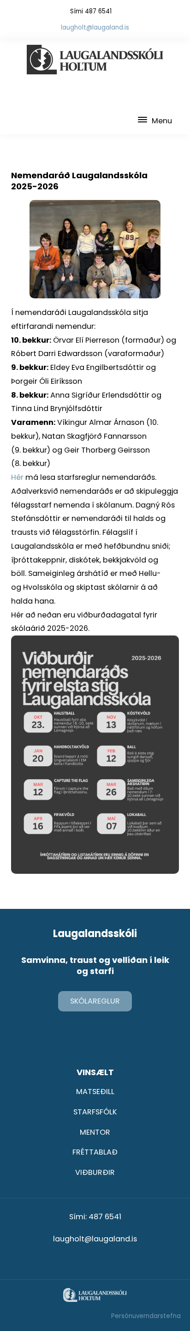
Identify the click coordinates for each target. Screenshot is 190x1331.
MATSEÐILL (95, 1091)
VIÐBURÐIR (95, 1172)
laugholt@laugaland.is (95, 27)
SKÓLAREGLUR (95, 1001)
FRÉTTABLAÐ (95, 1152)
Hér (18, 477)
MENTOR (95, 1132)
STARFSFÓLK (95, 1112)
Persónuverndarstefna (146, 1316)
